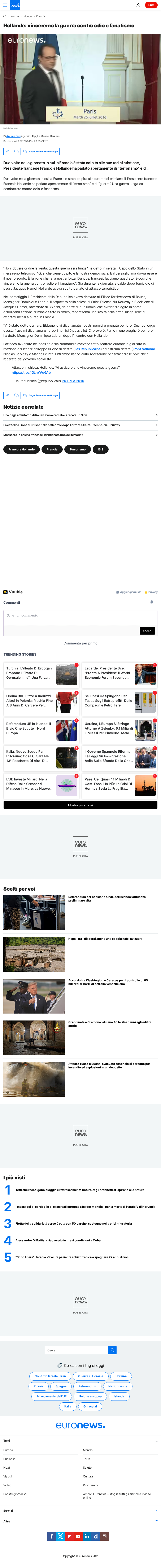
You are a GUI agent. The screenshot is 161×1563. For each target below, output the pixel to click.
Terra (86, 1459)
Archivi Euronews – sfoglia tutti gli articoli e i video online (117, 1495)
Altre (6, 1521)
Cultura (88, 1476)
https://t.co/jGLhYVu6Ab (31, 372)
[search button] (112, 1350)
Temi (6, 1440)
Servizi (8, 1510)
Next (6, 1467)
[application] (80, 79)
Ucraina (121, 1376)
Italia (67, 1406)
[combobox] (81, 1350)
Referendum (87, 1386)
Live (151, 5)
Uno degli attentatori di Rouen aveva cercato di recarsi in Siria (45, 415)
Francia (40, 16)
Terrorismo (78, 449)
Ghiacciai (90, 1406)
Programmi (90, 1485)
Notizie (14, 16)
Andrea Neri (13, 136)
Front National (144, 349)
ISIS (100, 449)
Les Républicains (88, 349)
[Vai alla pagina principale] (15, 5)
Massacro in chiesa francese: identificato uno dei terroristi (43, 435)
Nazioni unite (117, 1386)
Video (7, 1485)
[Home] (4, 16)
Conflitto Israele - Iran (50, 1376)
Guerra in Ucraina (90, 1376)
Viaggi (7, 1476)
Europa (8, 1450)
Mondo (27, 16)
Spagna (61, 1386)
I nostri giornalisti (14, 1494)
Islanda (119, 1396)
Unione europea (90, 1396)
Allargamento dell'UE (52, 1396)
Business (9, 1459)
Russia (38, 1386)
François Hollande (22, 449)
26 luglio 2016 (73, 381)
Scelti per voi (19, 889)
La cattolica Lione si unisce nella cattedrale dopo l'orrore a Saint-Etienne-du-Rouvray (61, 425)
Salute (87, 1467)
